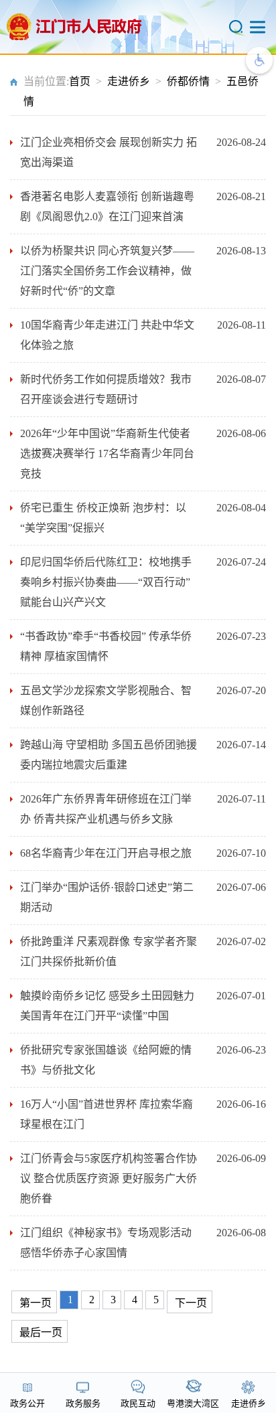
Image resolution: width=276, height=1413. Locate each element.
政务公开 (27, 1403)
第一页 (35, 1303)
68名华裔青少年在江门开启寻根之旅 (106, 853)
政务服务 (83, 1403)
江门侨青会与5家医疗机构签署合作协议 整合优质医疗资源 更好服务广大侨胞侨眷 (108, 1178)
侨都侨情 (188, 81)
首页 (79, 81)
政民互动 (138, 1403)
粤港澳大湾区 (193, 1403)
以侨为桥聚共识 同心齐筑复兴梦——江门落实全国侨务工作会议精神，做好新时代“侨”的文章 (107, 271)
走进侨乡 (128, 81)
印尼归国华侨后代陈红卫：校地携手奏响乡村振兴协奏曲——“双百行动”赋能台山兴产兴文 (106, 582)
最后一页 (40, 1332)
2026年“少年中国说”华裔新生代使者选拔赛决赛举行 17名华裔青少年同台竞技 (107, 453)
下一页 (191, 1303)
